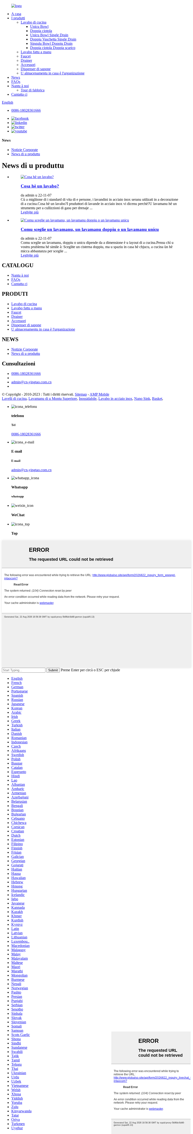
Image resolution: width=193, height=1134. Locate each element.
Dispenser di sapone (36, 69)
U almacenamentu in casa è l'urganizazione (52, 73)
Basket (157, 399)
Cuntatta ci (19, 94)
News (15, 77)
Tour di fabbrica (32, 90)
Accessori (28, 65)
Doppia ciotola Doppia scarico (52, 48)
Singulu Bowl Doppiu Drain (51, 43)
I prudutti (18, 18)
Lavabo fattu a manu (36, 52)
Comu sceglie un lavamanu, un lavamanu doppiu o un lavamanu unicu (90, 229)
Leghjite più (30, 212)
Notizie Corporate (24, 150)
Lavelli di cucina (14, 399)
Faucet (26, 56)
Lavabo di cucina (33, 22)
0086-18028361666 (26, 110)
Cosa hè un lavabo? (40, 186)
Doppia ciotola (41, 31)
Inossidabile (87, 399)
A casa (16, 14)
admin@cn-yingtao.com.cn (31, 382)
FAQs (15, 82)
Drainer (26, 60)
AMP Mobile (99, 394)
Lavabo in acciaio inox (115, 399)
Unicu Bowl (39, 27)
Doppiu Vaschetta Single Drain (53, 39)
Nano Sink (142, 399)
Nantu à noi (20, 86)
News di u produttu (25, 154)
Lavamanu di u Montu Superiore (52, 399)
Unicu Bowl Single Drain (49, 35)
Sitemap (81, 394)
